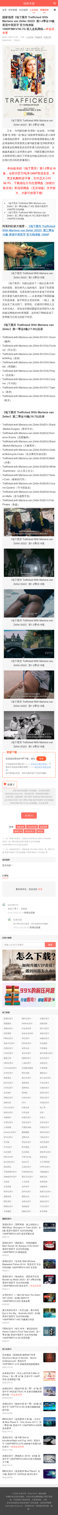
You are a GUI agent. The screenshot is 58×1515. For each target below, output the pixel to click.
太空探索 (7, 1186)
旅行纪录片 (26, 1077)
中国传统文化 (27, 1171)
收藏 (10, 784)
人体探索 (7, 1127)
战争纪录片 (44, 1092)
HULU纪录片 (9, 1107)
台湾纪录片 (8, 1122)
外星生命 (25, 1107)
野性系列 (7, 1201)
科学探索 (13, 9)
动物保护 (7, 1117)
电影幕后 (7, 1077)
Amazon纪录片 (10, 1132)
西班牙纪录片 (45, 1151)
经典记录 (47, 37)
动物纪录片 (44, 1038)
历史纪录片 (26, 1122)
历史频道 (43, 1043)
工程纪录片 (26, 1166)
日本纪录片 (26, 1097)
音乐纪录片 (44, 1058)
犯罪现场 (43, 1181)
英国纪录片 (8, 1028)
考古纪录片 (26, 1053)
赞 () (30, 815)
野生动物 (25, 1072)
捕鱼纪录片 (26, 1211)
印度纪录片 (44, 1127)
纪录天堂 (29, 3)
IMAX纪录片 (45, 1132)
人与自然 (25, 1181)
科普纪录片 (26, 1117)
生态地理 (23, 9)
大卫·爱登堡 (45, 1161)
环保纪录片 (44, 1196)
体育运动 (25, 1048)
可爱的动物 (26, 1127)
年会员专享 (32, 826)
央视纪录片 (44, 1018)
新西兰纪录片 (45, 1191)
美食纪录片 (44, 1033)
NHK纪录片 (26, 1043)
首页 (4, 9)
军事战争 (44, 9)
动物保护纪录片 (10, 1176)
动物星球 (43, 1186)
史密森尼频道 (27, 1067)
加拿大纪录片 (9, 1043)
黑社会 (40, 831)
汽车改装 (25, 1112)
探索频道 (7, 1023)
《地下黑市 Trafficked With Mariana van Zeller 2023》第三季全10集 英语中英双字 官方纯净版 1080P (28, 230)
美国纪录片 (8, 1018)
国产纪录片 (44, 1028)
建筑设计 (43, 1072)
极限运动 (25, 1196)
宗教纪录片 (8, 1097)
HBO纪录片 (8, 1063)
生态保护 (7, 1092)
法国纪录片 (8, 1048)
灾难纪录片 (44, 1087)
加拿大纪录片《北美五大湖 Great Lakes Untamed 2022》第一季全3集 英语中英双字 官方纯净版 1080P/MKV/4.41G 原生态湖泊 (26, 841)
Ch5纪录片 (8, 1087)
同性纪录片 (44, 1097)
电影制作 (25, 1082)
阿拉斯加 (7, 1166)
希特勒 (24, 1092)
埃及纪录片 (26, 1201)
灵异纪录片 (44, 1122)
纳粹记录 (7, 1102)
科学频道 (25, 1147)
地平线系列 (44, 1142)
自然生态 (43, 1063)
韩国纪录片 (8, 1206)
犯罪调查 (43, 826)
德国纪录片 (26, 1058)
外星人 (42, 1117)
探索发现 (7, 1196)
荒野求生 (25, 1087)
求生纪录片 (26, 1142)
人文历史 (34, 9)
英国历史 (43, 1156)
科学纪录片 (8, 1191)
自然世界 (43, 1147)
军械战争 (38, 37)
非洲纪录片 (44, 1102)
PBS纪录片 (8, 1038)
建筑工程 (7, 1058)
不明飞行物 (26, 1156)
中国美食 (43, 1048)
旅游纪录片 (44, 1201)
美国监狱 (25, 1206)
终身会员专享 (27, 1033)
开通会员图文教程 (39, 763)
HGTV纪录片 (45, 1166)
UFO (24, 1102)
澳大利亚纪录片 (46, 1053)
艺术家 (6, 1142)
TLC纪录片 (44, 1206)
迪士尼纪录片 (45, 1077)
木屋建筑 (7, 1211)
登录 (41, 758)
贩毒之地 (18, 831)
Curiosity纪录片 (10, 1067)
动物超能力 (44, 1171)
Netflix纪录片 (27, 1023)
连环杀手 (25, 1186)
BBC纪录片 (26, 1018)
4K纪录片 (26, 1038)
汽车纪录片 (44, 1082)
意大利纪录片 (9, 1161)
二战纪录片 (26, 1063)
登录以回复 (29, 912)
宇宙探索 (43, 1067)
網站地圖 (42, 1493)
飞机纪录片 (44, 1137)
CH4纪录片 (8, 1053)
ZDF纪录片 (26, 1191)
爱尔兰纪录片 (27, 1176)
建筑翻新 (25, 1132)
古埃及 (6, 1181)
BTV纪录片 (8, 1137)
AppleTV (25, 1161)
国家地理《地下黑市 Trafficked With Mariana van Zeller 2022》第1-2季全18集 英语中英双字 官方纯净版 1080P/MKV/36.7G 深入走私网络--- (28, 25)
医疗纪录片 (8, 1082)
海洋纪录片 (8, 1112)
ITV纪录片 (8, 1147)
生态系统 (25, 1151)
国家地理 (20, 826)
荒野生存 (25, 1137)
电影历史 (43, 1176)
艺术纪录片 (8, 1072)
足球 (42, 1112)
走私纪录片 (29, 831)
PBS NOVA (8, 1156)
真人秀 (42, 1107)
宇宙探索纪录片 (10, 1171)
